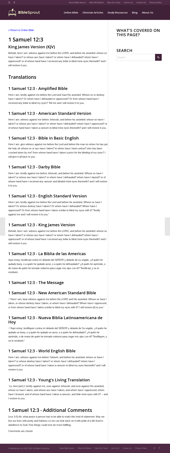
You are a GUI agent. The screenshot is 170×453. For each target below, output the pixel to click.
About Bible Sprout (77, 2)
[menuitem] (77, 2)
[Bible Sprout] (24, 12)
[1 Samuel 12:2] (2, 226)
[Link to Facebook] (14, 2)
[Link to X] (9, 2)
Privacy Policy (156, 2)
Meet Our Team (113, 2)
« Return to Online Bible (21, 30)
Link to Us (128, 2)
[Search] (158, 12)
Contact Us (141, 2)
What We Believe (96, 2)
